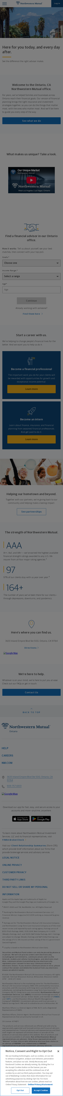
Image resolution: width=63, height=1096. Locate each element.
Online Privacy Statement (40, 1085)
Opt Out (20, 1090)
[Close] (58, 1051)
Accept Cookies (41, 1090)
